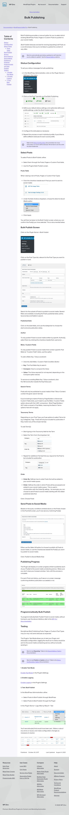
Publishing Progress (7, 61)
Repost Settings (50, 57)
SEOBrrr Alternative (40, 785)
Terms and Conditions (57, 784)
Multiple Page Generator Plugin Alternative (42, 779)
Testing (6, 70)
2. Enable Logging (10, 77)
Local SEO (23, 766)
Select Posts (8, 46)
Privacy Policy (58, 779)
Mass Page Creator (9, 771)
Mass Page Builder (8, 775)
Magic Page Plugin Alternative (43, 772)
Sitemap (56, 795)
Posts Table (8, 49)
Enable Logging (26, 683)
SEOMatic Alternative (40, 790)
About (56, 766)
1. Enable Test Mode (10, 73)
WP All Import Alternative (41, 796)
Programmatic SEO (9, 778)
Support (56, 769)
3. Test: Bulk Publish (9, 82)
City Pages (23, 769)
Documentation (8, 27)
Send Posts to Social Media (8, 57)
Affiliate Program (59, 776)
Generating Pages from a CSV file (25, 777)
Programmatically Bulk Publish (8, 66)
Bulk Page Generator (6, 767)
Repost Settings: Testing (54, 651)
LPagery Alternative (40, 767)
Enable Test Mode (27, 673)
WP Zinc (12, 4)
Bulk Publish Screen (8, 53)
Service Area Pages (26, 773)
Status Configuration (8, 43)
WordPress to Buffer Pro (20, 27)
